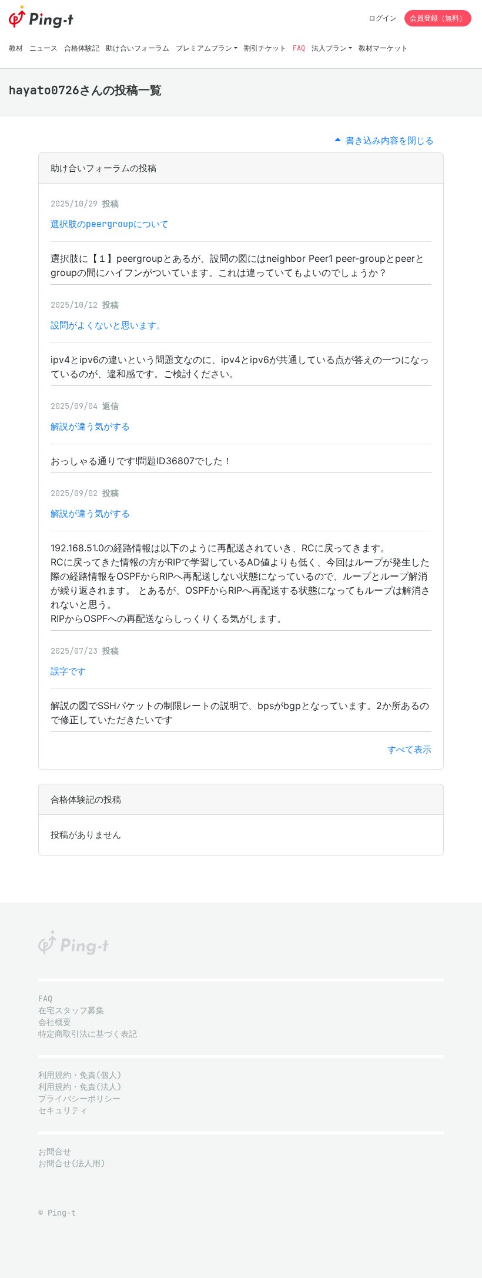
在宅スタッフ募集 (71, 1011)
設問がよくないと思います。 (108, 325)
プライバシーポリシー (79, 1099)
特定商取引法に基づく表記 (87, 1034)
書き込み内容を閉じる (387, 140)
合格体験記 (81, 48)
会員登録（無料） (438, 18)
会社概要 (54, 1022)
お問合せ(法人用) (71, 1164)
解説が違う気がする (90, 426)
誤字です (68, 671)
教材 (16, 48)
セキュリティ (63, 1111)
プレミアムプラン (204, 48)
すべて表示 (409, 749)
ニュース (43, 48)
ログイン (383, 18)
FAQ (299, 48)
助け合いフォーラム (137, 48)
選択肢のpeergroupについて (110, 223)
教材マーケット (383, 48)
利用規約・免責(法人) (80, 1087)
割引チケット (265, 48)
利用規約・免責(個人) (80, 1075)
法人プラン (329, 48)
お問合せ (54, 1152)
